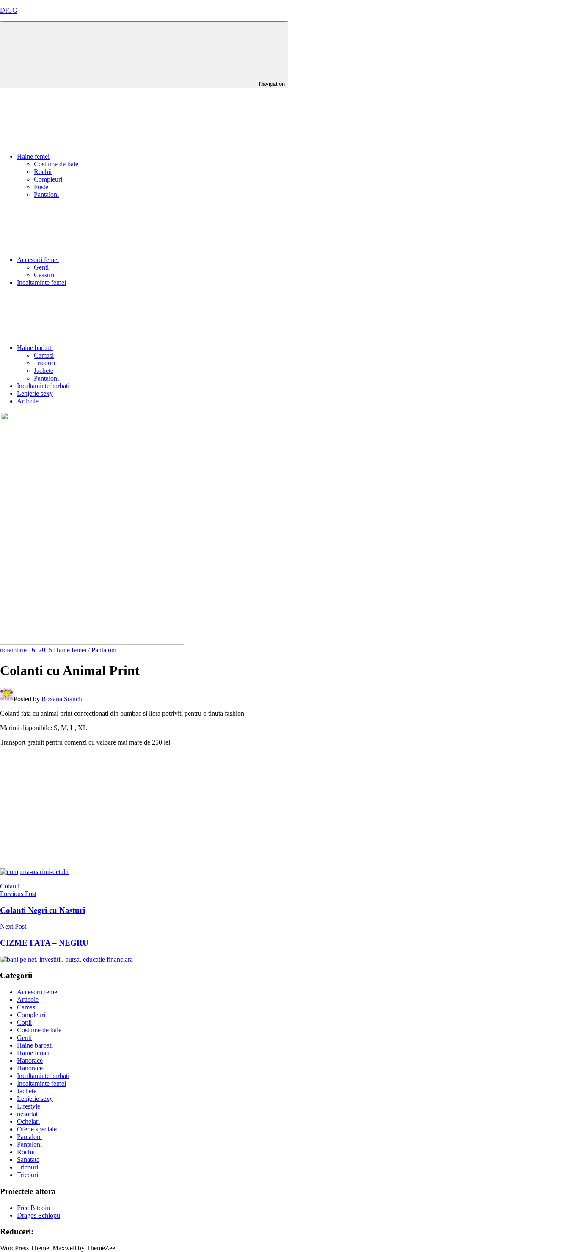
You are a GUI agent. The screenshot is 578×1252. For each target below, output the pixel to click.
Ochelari (28, 1121)
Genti (41, 267)
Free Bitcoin (33, 1207)
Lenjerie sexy (35, 393)
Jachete (43, 370)
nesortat (27, 1113)
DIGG (8, 10)
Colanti (9, 886)
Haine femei (33, 156)
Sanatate (28, 1159)
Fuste (41, 186)
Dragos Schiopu (38, 1215)
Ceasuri (44, 275)
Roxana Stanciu (62, 699)
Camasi (44, 355)
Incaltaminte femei (41, 282)
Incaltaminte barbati (43, 385)
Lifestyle (28, 1106)
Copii (24, 1022)
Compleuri (48, 179)
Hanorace (30, 1060)
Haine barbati (35, 347)
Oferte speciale (37, 1129)
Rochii (43, 171)
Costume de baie (56, 164)
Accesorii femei (38, 259)
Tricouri (44, 363)
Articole (28, 401)
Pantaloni (46, 194)
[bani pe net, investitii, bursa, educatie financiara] (66, 959)
